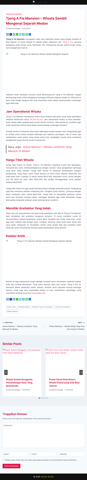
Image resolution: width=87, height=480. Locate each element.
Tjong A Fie (67, 42)
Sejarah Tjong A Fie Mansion (42, 307)
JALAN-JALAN (47, 477)
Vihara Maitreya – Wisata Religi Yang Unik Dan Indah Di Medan (66, 326)
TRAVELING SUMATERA (14, 14)
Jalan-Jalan (11, 307)
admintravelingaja (14, 28)
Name (7, 454)
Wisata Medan (12, 311)
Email (35, 454)
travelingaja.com (38, 293)
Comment (8, 425)
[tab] (39, 398)
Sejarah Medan (24, 307)
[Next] (81, 372)
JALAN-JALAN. (36, 119)
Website (63, 454)
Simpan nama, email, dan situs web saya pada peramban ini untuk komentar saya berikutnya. (41, 460)
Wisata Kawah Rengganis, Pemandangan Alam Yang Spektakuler (19, 382)
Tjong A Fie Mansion (62, 307)
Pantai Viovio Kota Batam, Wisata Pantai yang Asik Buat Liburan (64, 382)
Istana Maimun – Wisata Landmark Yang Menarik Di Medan (20, 326)
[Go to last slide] (6, 372)
